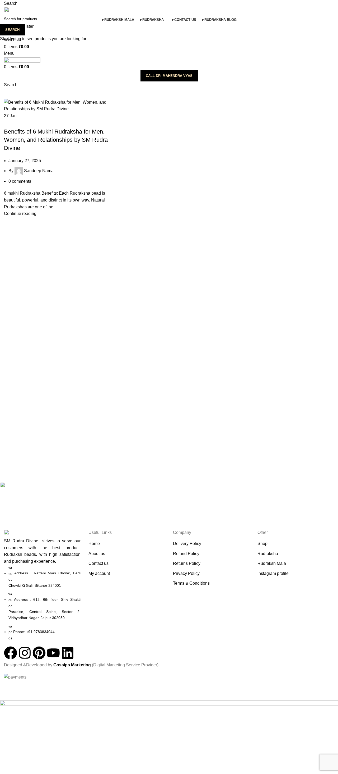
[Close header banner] (6, 687)
